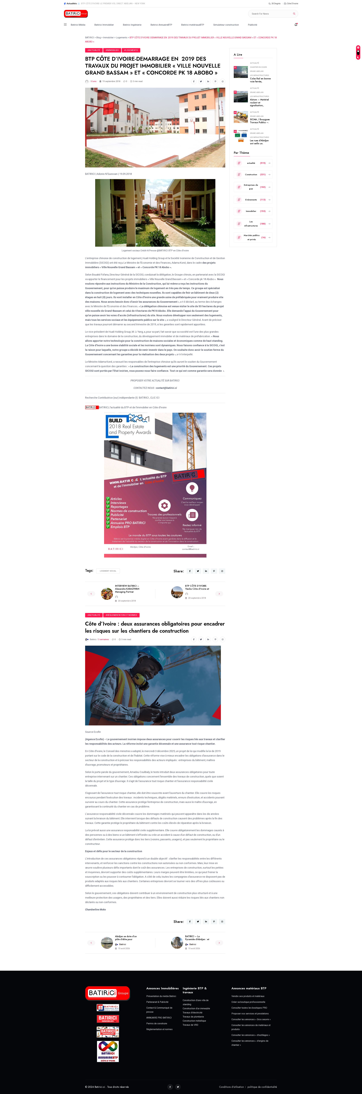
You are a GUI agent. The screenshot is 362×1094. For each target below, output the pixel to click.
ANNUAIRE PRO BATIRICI (159, 1017)
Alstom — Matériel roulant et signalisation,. (259, 102)
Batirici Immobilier (104, 24)
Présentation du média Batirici (161, 996)
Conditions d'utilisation (231, 1087)
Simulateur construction (226, 24)
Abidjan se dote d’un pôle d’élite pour (126, 938)
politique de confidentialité (262, 1087)
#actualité (94, 50)
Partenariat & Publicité (157, 1002)
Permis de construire (156, 1023)
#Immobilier (112, 50)
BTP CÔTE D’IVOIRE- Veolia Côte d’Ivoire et (197, 587)
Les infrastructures (259, 75)
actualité (254, 63)
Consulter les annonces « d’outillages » (250, 1035)
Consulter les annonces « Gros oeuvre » (251, 1019)
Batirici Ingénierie (132, 24)
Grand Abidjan (256, 71)
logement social (108, 571)
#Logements (131, 50)
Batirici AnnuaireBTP (161, 24)
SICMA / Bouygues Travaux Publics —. (260, 121)
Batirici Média (78, 24)
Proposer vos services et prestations (250, 1013)
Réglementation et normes (159, 1029)
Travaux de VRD (190, 1025)
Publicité (252, 24)
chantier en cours (258, 67)
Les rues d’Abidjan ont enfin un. (259, 142)
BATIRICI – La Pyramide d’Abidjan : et (197, 938)
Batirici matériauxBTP (192, 24)
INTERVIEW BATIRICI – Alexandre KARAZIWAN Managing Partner (127, 588)
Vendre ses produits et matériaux (247, 996)
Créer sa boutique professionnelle (248, 1002)
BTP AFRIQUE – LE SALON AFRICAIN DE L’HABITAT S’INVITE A (110, 3)
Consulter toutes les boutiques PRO (249, 1007)
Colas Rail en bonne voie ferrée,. (260, 80)
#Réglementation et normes (121, 615)
